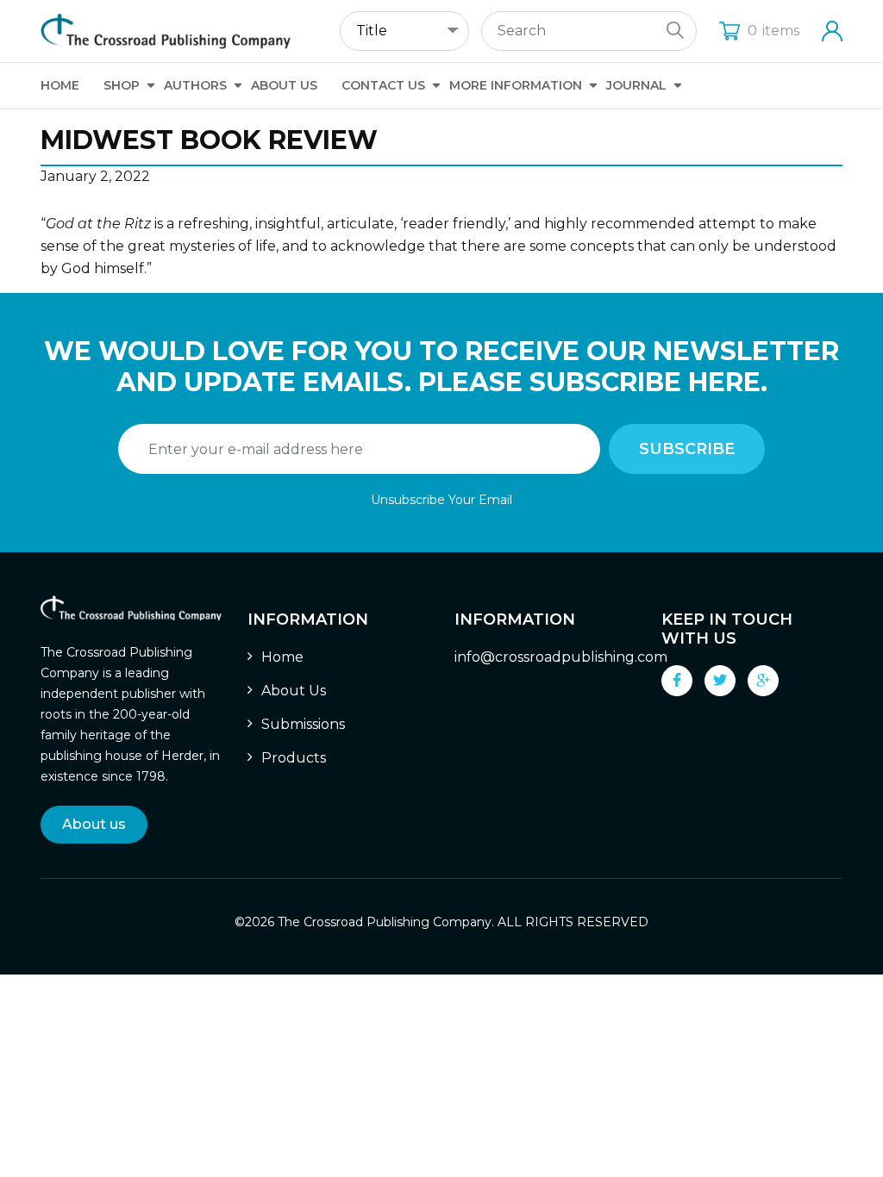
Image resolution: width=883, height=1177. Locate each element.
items (773, 30)
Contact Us (383, 85)
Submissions (303, 724)
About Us (284, 85)
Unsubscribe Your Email (441, 500)
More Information (515, 85)
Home (60, 85)
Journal (636, 85)
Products (293, 758)
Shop (121, 85)
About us (94, 824)
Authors (195, 85)
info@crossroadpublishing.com (560, 657)
